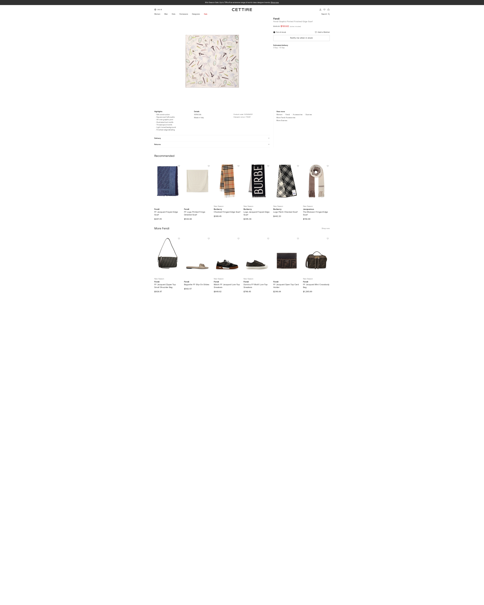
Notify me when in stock (301, 38)
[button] (158, 10)
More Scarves (281, 120)
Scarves (309, 114)
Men (166, 14)
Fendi (276, 18)
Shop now (272, 2)
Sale (205, 14)
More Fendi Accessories (285, 118)
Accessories (297, 114)
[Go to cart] (328, 10)
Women (157, 14)
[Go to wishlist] (324, 10)
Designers (196, 14)
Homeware (183, 14)
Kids (173, 14)
